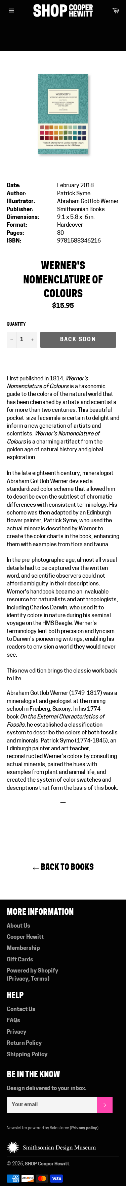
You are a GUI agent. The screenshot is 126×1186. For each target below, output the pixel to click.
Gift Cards (20, 960)
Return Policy (24, 1043)
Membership (23, 948)
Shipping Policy (27, 1055)
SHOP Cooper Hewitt (47, 1164)
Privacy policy (84, 1128)
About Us (18, 926)
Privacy (18, 979)
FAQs (13, 1021)
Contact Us (21, 1009)
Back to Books (66, 867)
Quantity (16, 325)
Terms (39, 979)
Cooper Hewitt (25, 937)
